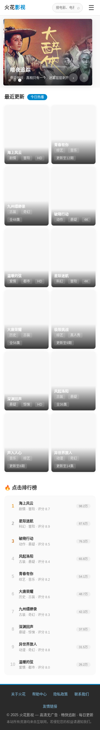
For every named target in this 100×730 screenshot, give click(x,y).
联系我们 (81, 694)
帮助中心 (39, 694)
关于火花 (18, 694)
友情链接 (50, 706)
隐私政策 (60, 694)
